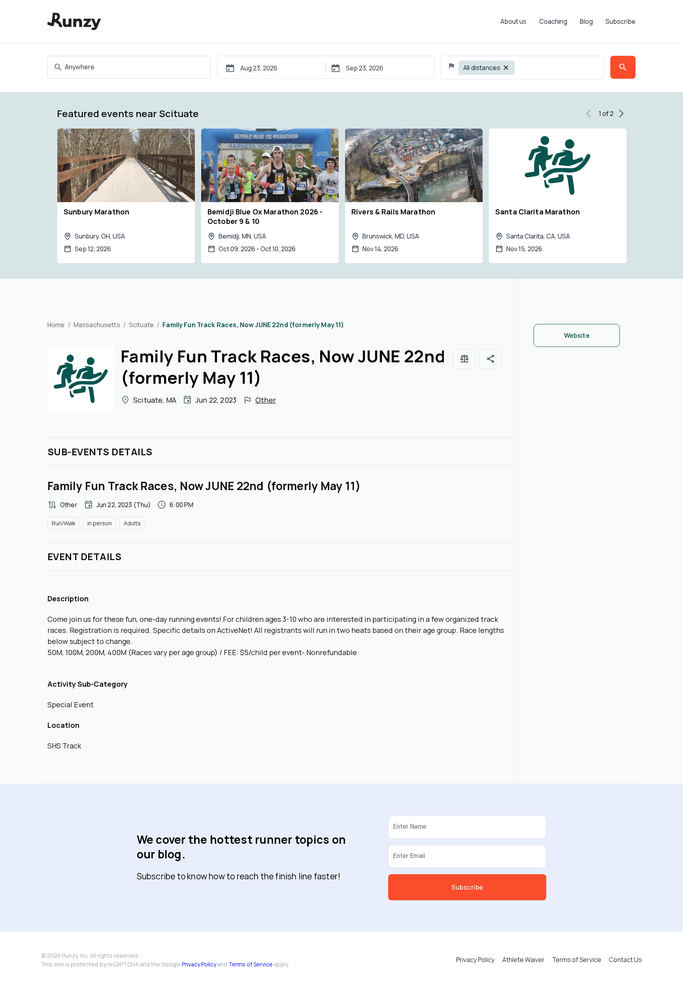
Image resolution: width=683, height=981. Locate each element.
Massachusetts (97, 324)
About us (513, 21)
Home (56, 324)
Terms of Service (250, 964)
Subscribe (621, 21)
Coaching (553, 21)
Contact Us (625, 959)
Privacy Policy (199, 964)
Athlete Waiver (523, 959)
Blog (586, 21)
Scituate (141, 324)
